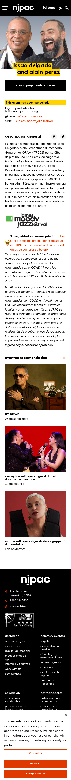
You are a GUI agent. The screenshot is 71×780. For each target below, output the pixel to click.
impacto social (14, 646)
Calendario (47, 667)
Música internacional (31, 116)
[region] (35, 745)
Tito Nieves (12, 414)
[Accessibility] (60, 8)
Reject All (35, 763)
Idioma (49, 8)
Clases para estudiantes (12, 699)
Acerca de (12, 636)
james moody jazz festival (33, 121)
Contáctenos (13, 674)
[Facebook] (54, 136)
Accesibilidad (18, 606)
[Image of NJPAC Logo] (23, 8)
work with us (13, 669)
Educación (12, 693)
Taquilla (45, 641)
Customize (35, 753)
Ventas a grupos (50, 662)
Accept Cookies (35, 773)
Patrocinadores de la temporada (52, 699)
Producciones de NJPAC (15, 657)
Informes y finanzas (17, 664)
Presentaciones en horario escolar (16, 707)
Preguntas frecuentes (47, 682)
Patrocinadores (51, 693)
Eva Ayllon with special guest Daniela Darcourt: (31, 477)
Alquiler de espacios (17, 651)
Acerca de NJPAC (15, 641)
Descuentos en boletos (49, 647)
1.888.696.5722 (19, 600)
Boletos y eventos (52, 636)
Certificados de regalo (49, 674)
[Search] (67, 8)
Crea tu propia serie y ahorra (35, 85)
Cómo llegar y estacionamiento (51, 655)
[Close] (66, 715)
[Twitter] (63, 136)
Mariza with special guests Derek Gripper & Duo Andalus (35, 542)
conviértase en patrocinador (49, 707)
